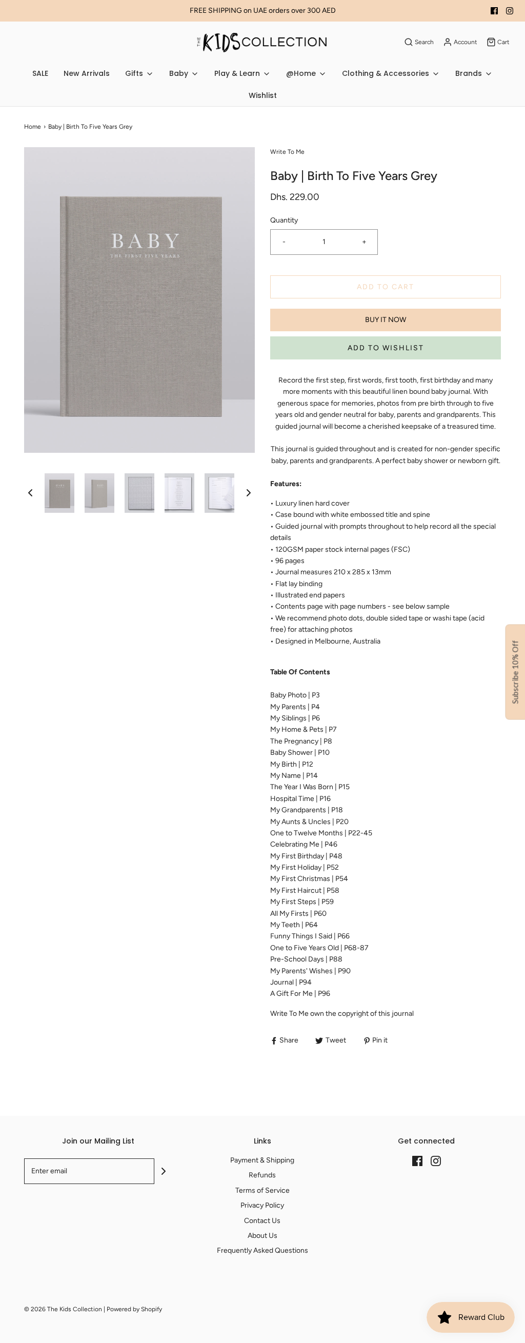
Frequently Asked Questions (262, 1250)
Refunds (262, 1175)
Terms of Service (262, 1190)
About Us (262, 1235)
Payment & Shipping (262, 1160)
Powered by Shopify (134, 1309)
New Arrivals (87, 73)
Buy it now (385, 319)
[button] (30, 493)
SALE (40, 73)
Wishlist (263, 95)
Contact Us (262, 1220)
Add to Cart (385, 287)
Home (32, 126)
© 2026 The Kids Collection (63, 1309)
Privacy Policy (262, 1205)
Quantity (284, 220)
